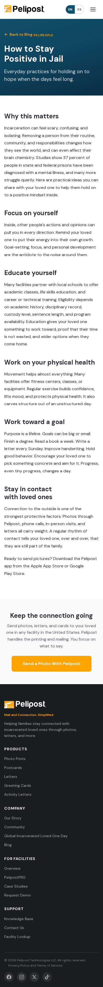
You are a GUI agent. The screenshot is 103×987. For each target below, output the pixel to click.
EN (70, 9)
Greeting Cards (17, 785)
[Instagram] (21, 977)
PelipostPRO (15, 877)
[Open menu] (93, 9)
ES (79, 9)
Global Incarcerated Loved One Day (36, 835)
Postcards (13, 767)
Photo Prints (15, 758)
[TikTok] (47, 977)
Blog (8, 844)
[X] (34, 977)
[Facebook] (9, 977)
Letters (10, 776)
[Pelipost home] (24, 9)
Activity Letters (17, 794)
